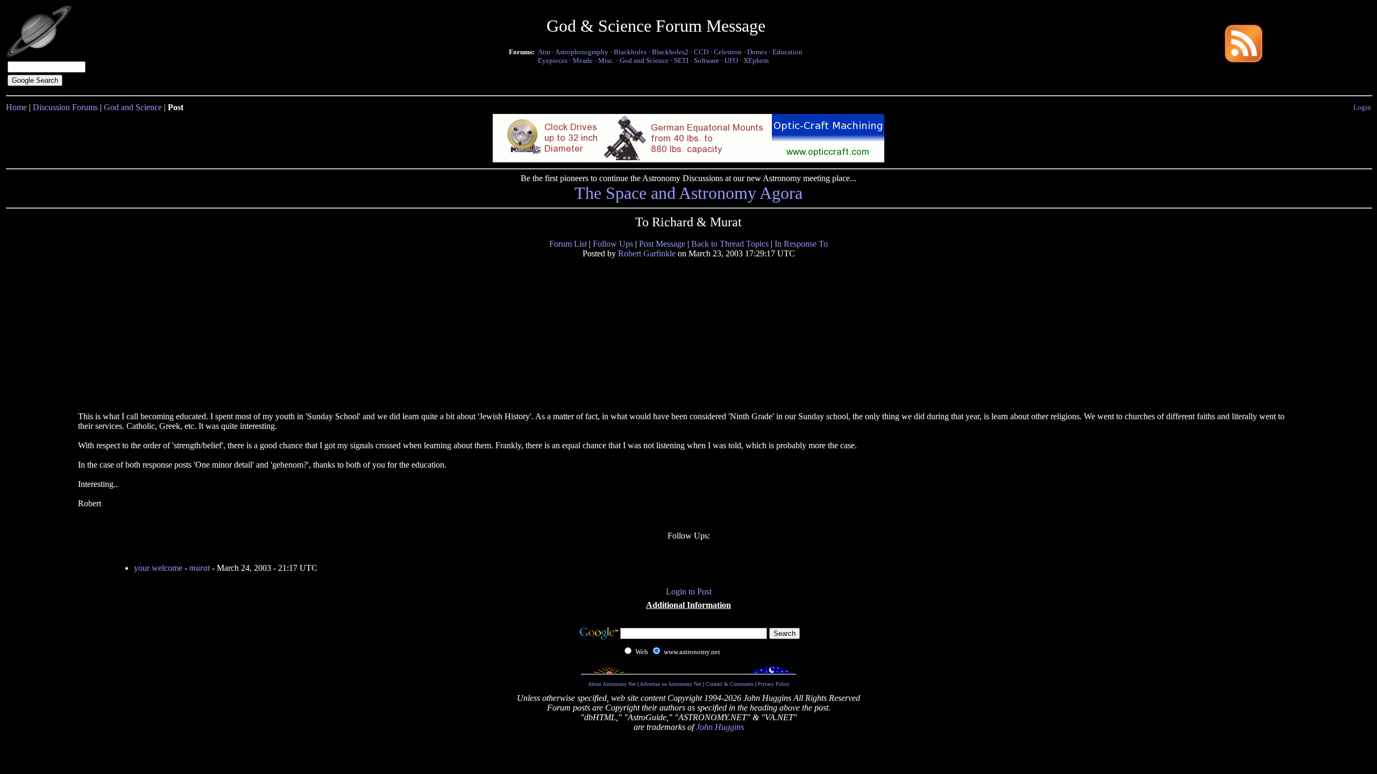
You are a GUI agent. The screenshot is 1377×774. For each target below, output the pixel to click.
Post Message (662, 243)
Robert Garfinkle (647, 253)
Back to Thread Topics (730, 243)
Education (787, 52)
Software (706, 60)
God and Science (644, 60)
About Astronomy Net (612, 684)
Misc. (606, 60)
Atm (544, 52)
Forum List (568, 243)
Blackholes (630, 52)
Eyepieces (552, 60)
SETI (681, 60)
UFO (731, 60)
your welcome (158, 567)
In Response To (801, 243)
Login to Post (689, 591)
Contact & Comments (730, 684)
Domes (757, 52)
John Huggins (720, 727)
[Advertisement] (160, 334)
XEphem (756, 60)
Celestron (728, 52)
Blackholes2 (670, 52)
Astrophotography (581, 52)
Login (1362, 107)
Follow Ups (613, 243)
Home (16, 107)
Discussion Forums (65, 107)
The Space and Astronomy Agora (688, 193)
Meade (583, 60)
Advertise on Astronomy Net (670, 684)
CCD (701, 52)
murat (199, 567)
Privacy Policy (774, 684)
